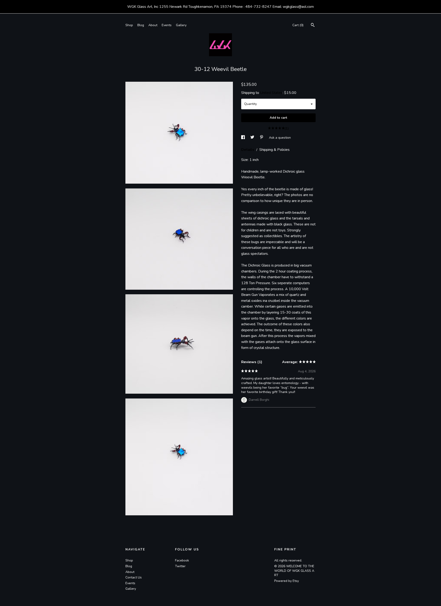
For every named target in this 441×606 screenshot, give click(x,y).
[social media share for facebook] (243, 137)
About (152, 25)
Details (248, 149)
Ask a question (280, 137)
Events (167, 25)
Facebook (182, 560)
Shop (129, 25)
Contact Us (133, 577)
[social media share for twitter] (252, 137)
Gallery (181, 25)
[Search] (312, 25)
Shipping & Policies (274, 149)
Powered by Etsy (286, 581)
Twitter (180, 566)
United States (271, 92)
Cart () (297, 25)
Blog (140, 25)
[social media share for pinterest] (262, 137)
